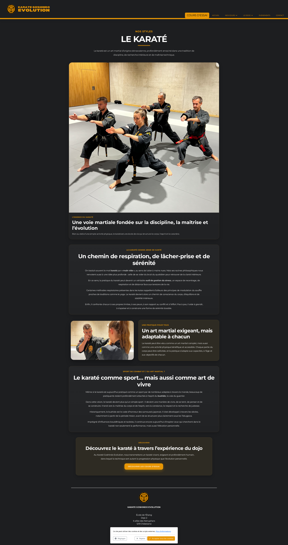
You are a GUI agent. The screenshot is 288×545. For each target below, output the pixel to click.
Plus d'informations (163, 531)
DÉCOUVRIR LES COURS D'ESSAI (144, 466)
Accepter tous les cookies (162, 538)
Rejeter (142, 538)
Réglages (121, 538)
